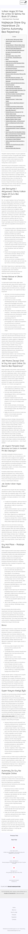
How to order (14, 912)
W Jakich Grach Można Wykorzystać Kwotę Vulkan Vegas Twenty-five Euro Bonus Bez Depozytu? (15, 108)
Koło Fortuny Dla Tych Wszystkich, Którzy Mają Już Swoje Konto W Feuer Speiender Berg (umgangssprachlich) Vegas (15, 133)
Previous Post (14, 835)
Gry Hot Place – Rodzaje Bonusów (14, 57)
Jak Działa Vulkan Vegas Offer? (13, 55)
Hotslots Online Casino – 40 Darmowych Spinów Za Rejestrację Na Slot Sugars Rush (15, 122)
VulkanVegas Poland (7, 19)
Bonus (7, 59)
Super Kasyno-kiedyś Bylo (12, 61)
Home (14, 907)
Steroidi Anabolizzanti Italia (14, 886)
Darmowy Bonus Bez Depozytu (13, 148)
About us (14, 910)
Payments (14, 917)
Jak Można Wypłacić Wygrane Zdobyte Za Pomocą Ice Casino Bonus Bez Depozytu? (15, 95)
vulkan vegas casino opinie (8, 716)
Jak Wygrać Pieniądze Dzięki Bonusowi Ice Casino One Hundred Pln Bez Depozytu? (15, 52)
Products (14, 914)
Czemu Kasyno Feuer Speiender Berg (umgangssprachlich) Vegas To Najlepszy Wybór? (15, 128)
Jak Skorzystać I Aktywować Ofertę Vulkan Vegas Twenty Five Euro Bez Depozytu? (14, 41)
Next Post (14, 839)
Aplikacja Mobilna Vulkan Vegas (13, 119)
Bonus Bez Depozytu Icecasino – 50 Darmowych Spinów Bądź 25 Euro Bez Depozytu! (15, 79)
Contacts (14, 919)
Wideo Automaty (10, 65)
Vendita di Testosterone (9, 893)
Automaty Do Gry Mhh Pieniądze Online (15, 63)
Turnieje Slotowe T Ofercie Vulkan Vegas (15, 45)
